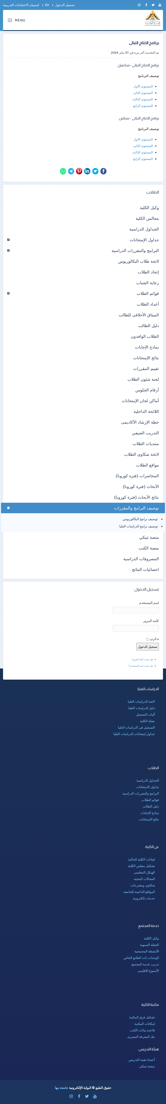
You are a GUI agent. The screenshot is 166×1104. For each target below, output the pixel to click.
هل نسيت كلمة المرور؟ (142, 659)
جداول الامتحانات (147, 787)
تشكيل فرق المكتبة (142, 1017)
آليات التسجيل (145, 714)
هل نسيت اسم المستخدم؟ (141, 665)
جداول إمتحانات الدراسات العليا (134, 734)
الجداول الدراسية (144, 229)
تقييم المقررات (146, 368)
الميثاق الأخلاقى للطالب (139, 314)
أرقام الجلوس (147, 389)
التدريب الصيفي (145, 432)
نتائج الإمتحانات (146, 357)
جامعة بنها (61, 1088)
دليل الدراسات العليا (141, 708)
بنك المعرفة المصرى (141, 1037)
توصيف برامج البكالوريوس (140, 519)
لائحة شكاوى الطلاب (141, 454)
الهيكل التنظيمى (144, 872)
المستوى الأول (143, 86)
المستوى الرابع (143, 106)
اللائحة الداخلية (146, 411)
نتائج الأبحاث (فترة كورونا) (136, 497)
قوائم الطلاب (148, 293)
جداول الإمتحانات (144, 239)
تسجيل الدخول (64, 5)
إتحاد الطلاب (148, 271)
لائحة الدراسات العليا (141, 701)
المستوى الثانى (143, 93)
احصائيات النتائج (145, 569)
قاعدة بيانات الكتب (142, 1030)
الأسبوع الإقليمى (148, 971)
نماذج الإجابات (147, 347)
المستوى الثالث (142, 99)
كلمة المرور (151, 621)
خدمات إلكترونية (144, 898)
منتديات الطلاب (146, 443)
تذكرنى (154, 639)
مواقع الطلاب (147, 465)
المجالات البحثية (144, 879)
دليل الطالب (148, 325)
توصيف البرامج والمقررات (136, 507)
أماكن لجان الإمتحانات (140, 400)
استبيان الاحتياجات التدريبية (21, 5)
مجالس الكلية (147, 218)
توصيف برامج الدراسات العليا (138, 526)
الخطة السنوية (149, 945)
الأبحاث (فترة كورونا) (141, 486)
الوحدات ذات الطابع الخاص (141, 958)
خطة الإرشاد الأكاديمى (140, 422)
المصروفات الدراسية (141, 558)
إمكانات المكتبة (144, 1024)
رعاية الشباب (147, 282)
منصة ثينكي (149, 537)
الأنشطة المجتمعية (146, 951)
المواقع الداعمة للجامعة (139, 892)
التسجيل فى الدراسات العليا (136, 727)
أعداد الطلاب (148, 304)
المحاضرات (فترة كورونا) (137, 475)
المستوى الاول (143, 139)
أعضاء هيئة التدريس (142, 1060)
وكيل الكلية (149, 207)
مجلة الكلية (147, 721)
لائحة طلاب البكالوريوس (138, 261)
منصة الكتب (149, 547)
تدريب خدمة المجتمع (145, 964)
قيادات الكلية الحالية (141, 859)
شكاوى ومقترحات (142, 885)
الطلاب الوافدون (145, 336)
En (47, 5)
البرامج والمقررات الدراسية (135, 250)
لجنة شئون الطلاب (143, 379)
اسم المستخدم (149, 603)
